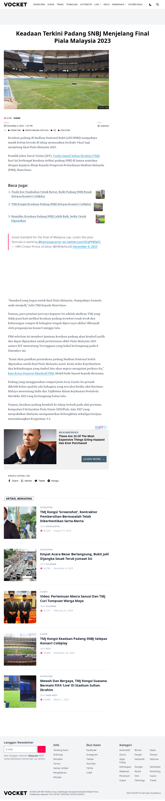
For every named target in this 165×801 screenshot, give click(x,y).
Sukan (51, 4)
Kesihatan (155, 766)
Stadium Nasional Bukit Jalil (37, 130)
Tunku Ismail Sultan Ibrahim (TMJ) (76, 156)
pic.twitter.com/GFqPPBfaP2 (81, 242)
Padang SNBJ (15, 130)
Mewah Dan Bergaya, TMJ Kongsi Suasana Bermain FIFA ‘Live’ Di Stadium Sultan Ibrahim (73, 685)
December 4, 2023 (85, 246)
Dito (48, 649)
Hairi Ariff (52, 695)
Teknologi (72, 4)
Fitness (153, 754)
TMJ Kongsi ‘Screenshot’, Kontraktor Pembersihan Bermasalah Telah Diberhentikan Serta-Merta (68, 516)
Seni (137, 775)
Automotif (86, 4)
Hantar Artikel (60, 768)
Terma (56, 763)
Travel (60, 4)
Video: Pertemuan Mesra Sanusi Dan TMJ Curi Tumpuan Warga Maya (72, 598)
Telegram (33, 755)
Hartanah (140, 759)
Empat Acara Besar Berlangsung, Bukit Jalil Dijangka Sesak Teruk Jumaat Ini (74, 556)
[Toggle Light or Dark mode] (150, 4)
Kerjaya (57, 777)
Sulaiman (105, 126)
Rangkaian (118, 4)
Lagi (96, 4)
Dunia (122, 754)
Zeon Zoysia (65, 130)
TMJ (54, 130)
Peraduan (124, 775)
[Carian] (157, 4)
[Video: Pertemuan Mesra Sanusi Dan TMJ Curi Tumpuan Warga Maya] (20, 607)
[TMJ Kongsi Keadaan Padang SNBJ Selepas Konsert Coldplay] (20, 649)
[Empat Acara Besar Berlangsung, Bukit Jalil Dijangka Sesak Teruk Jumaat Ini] (20, 565)
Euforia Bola (135, 4)
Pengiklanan (60, 772)
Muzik (138, 771)
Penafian (58, 759)
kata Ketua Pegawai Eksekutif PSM (31, 373)
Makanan (124, 771)
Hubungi (58, 754)
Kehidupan (39, 4)
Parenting (155, 771)
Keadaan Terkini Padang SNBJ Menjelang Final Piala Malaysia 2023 (82, 37)
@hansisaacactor (50, 242)
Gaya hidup (122, 761)
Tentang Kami (60, 750)
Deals (107, 4)
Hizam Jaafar (53, 526)
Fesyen (138, 754)
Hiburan (154, 759)
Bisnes (138, 750)
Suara (153, 775)
